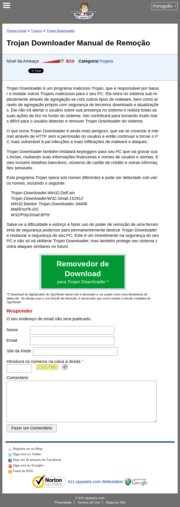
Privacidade (63, 502)
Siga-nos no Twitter (27, 454)
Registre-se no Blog (27, 449)
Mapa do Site (116, 502)
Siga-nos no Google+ (28, 465)
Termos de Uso (89, 502)
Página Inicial (16, 31)
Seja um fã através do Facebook (37, 460)
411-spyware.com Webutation (95, 481)
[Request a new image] (65, 366)
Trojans (36, 31)
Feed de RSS (23, 471)
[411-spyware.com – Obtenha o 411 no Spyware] (84, 10)
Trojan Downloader (61, 31)
